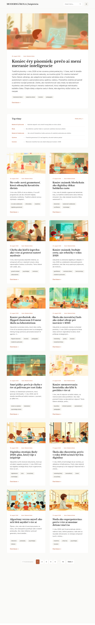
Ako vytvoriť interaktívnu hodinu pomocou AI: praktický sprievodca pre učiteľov (49, 133)
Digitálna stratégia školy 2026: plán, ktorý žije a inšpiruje (23, 455)
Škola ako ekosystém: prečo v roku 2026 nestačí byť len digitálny (68, 455)
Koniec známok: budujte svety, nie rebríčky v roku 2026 (67, 252)
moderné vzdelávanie (18, 133)
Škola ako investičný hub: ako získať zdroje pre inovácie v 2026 (43, 142)
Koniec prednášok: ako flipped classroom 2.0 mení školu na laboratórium (25, 320)
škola (13, 129)
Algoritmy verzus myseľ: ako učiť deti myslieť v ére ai (26, 521)
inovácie (14, 142)
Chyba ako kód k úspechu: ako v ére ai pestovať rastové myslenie (25, 252)
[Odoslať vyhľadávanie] (80, 4)
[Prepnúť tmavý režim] (86, 4)
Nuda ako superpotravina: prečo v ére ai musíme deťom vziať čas (67, 522)
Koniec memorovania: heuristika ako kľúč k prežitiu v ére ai (65, 387)
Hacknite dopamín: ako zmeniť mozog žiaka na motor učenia (44, 124)
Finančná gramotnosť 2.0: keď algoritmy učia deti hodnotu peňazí (44, 137)
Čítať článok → (16, 102)
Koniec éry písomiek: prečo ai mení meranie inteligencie (46, 63)
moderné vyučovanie (18, 124)
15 (63, 561)
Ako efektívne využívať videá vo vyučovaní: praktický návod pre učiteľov (46, 129)
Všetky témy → (79, 118)
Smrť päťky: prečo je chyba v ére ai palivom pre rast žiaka (26, 386)
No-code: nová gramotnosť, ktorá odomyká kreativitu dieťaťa (25, 185)
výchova (14, 137)
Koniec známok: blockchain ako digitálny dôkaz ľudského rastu (68, 185)
